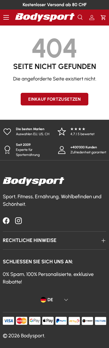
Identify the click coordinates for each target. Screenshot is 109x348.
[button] (103, 17)
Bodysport (32, 336)
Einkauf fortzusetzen (54, 99)
